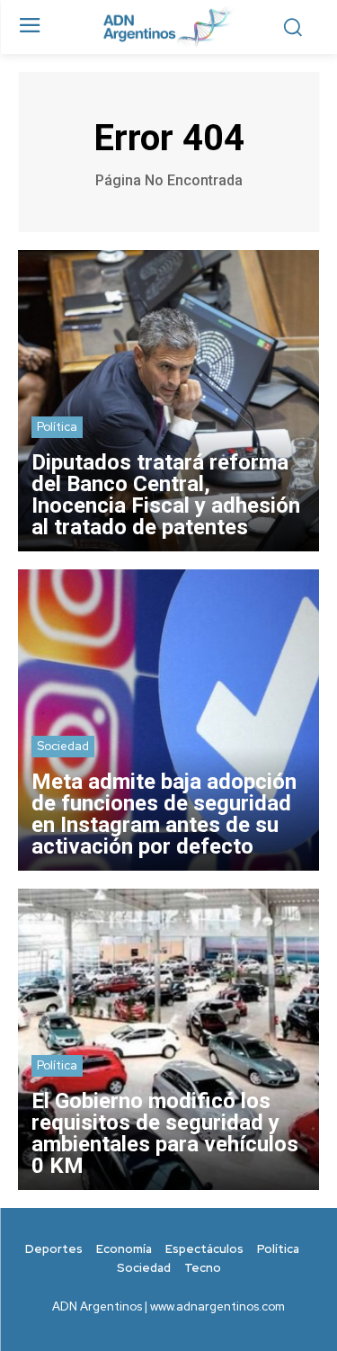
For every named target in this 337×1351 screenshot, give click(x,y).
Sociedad (63, 746)
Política (57, 426)
